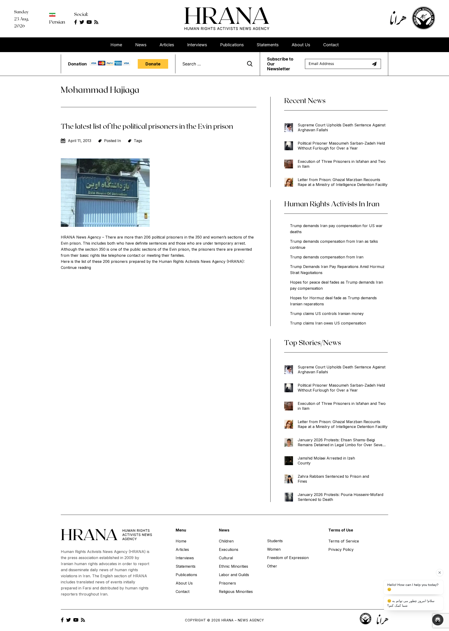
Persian (57, 22)
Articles (166, 44)
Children (226, 541)
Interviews (197, 44)
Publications (232, 44)
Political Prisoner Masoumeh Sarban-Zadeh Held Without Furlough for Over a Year (341, 145)
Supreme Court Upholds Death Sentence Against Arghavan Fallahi (341, 127)
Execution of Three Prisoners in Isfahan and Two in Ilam (342, 164)
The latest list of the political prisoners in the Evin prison (147, 126)
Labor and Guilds (234, 574)
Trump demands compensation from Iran (326, 257)
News (140, 44)
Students (275, 540)
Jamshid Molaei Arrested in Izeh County (326, 460)
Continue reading (76, 267)
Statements (268, 44)
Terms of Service (343, 541)
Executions (228, 549)
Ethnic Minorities (233, 566)
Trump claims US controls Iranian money (327, 313)
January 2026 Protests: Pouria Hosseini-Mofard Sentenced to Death (340, 497)
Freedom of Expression (288, 557)
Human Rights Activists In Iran (332, 203)
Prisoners (227, 583)
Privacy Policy (341, 549)
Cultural (226, 558)
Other (272, 566)
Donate (152, 63)
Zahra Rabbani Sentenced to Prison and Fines (333, 479)
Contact (331, 44)
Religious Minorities (236, 591)
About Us (301, 44)
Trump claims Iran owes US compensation (328, 323)
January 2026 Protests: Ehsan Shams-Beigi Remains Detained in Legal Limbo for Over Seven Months (341, 442)
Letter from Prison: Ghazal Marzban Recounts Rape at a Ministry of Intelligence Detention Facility (342, 182)
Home (116, 44)
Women (274, 549)
